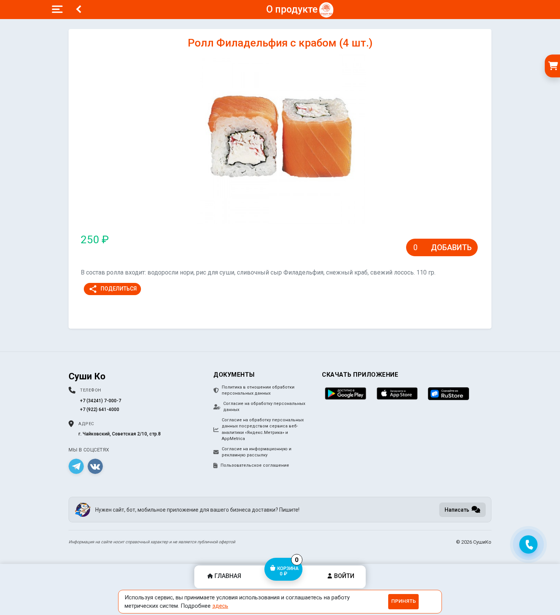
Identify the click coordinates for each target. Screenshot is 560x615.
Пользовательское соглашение (255, 465)
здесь (220, 605)
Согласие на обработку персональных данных (264, 407)
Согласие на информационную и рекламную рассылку (256, 452)
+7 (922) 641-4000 (99, 409)
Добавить (451, 247)
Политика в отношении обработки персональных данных (258, 390)
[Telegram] (76, 466)
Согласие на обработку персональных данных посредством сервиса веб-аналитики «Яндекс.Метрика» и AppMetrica (263, 429)
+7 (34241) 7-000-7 (100, 400)
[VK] (95, 466)
